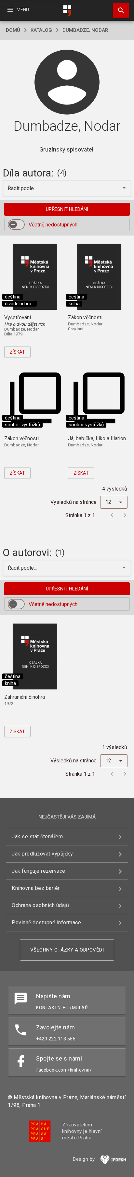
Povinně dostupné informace (46, 922)
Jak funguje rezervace (38, 871)
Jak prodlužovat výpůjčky (42, 854)
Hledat (119, 10)
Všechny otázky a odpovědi (67, 950)
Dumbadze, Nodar (85, 30)
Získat (17, 352)
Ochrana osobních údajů (40, 905)
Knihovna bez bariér (36, 888)
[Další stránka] (124, 515)
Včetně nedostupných (53, 225)
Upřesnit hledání (67, 209)
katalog (41, 30)
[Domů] (67, 11)
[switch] (16, 224)
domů (13, 30)
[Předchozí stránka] (111, 515)
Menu (18, 10)
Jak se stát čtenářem (37, 836)
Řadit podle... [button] (23, 188)
